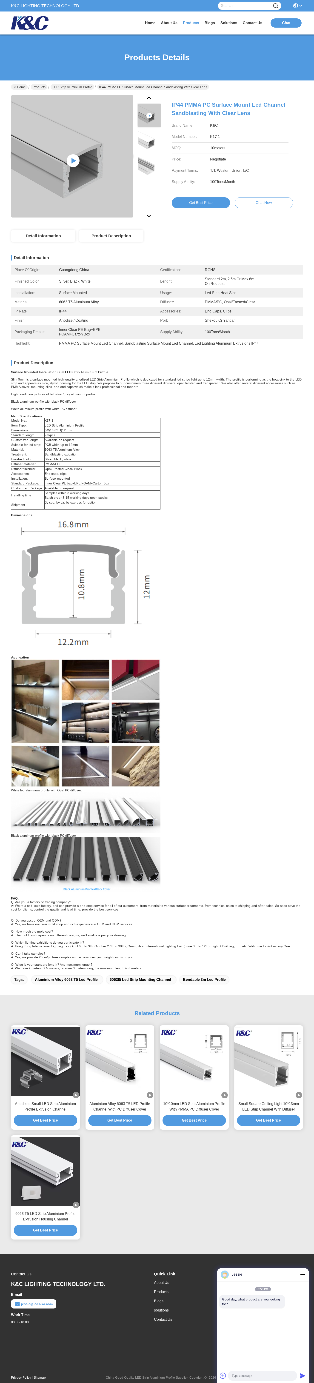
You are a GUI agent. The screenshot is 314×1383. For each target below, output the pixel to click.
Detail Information (43, 236)
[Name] (275, 6)
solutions (228, 23)
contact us (252, 23)
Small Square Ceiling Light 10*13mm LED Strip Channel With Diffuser (268, 1106)
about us (169, 23)
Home (150, 23)
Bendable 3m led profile (204, 980)
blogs (210, 23)
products (191, 23)
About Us (161, 1283)
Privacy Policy (21, 1377)
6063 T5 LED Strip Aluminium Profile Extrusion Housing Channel (45, 1216)
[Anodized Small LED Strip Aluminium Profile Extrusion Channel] (45, 1061)
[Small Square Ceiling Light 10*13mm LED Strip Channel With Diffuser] (268, 1061)
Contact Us (163, 1319)
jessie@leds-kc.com (37, 1304)
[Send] (302, 1376)
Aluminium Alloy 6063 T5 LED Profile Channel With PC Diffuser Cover (119, 1106)
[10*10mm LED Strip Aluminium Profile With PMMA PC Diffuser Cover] (194, 1061)
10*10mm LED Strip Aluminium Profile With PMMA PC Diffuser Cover (194, 1106)
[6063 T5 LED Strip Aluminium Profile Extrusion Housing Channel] (45, 1171)
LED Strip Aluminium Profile (72, 87)
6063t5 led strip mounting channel (140, 980)
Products (39, 87)
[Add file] (223, 1376)
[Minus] (302, 1274)
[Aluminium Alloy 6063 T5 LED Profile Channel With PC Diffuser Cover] (120, 1061)
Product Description (111, 236)
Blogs (158, 1301)
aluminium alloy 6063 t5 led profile (66, 980)
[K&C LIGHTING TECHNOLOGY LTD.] (36, 23)
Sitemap (40, 1377)
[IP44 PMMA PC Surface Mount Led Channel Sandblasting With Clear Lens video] (72, 156)
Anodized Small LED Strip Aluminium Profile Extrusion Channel (45, 1106)
